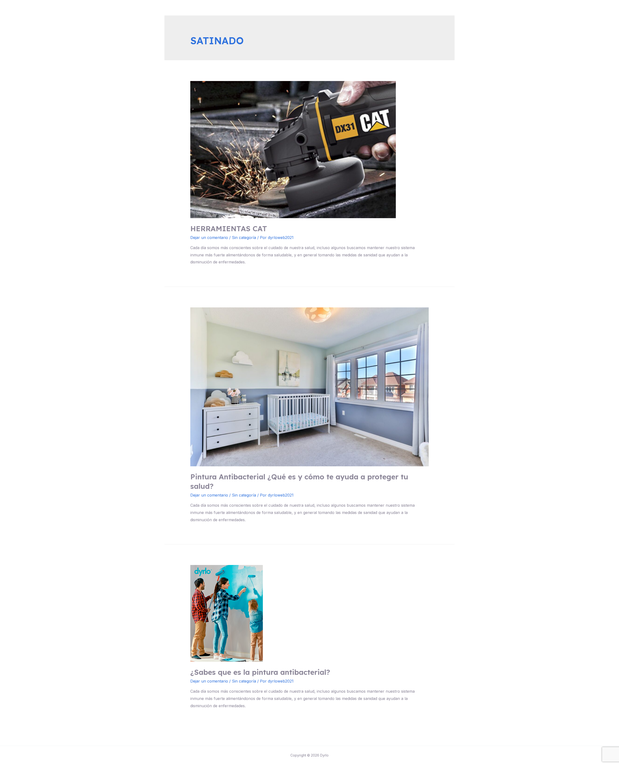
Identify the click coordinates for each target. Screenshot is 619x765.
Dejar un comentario (209, 237)
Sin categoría (244, 237)
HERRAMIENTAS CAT (228, 228)
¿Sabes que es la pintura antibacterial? (260, 672)
